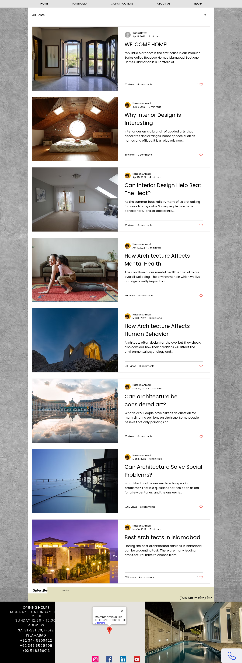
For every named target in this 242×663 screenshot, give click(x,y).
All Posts (38, 15)
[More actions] (202, 35)
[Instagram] (95, 659)
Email (64, 590)
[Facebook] (109, 659)
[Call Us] (231, 655)
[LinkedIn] (123, 659)
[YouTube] (137, 659)
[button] (205, 16)
